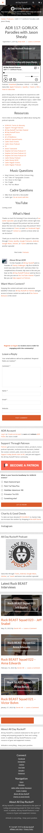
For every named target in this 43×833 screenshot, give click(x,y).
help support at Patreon (21, 278)
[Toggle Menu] (3, 2)
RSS (37, 87)
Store (21, 782)
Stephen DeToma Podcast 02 (15, 153)
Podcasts (10, 19)
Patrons (4, 447)
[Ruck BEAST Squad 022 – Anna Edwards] (21, 644)
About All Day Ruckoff (21, 794)
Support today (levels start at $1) (13, 454)
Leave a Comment (34, 42)
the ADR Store (35, 519)
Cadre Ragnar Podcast (13, 165)
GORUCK (8, 135)
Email (4, 399)
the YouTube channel (26, 275)
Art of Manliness (10, 137)
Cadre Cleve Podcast (12, 144)
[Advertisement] (21, 320)
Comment (6, 366)
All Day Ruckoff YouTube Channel (16, 130)
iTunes (16, 228)
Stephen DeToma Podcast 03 (15, 155)
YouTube (21, 767)
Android (35, 241)
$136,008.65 (24, 517)
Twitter (21, 765)
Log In (3, 434)
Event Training (21, 791)
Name (5, 391)
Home (3, 19)
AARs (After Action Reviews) (21, 788)
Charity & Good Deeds (21, 797)
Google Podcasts (26, 241)
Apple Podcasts (15, 87)
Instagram (21, 762)
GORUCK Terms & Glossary (15, 125)
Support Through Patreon (14, 128)
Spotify (25, 87)
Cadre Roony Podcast (12, 158)
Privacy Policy (28, 829)
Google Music (7, 243)
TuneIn (32, 87)
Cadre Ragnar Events (12, 162)
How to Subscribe (8, 89)
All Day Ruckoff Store (12, 132)
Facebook (21, 759)
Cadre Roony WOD (11, 160)
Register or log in (11, 346)
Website (5, 408)
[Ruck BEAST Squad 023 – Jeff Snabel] (21, 605)
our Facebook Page (32, 228)
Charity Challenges (19, 265)
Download (12, 84)
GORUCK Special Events (13, 139)
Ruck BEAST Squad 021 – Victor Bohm (18, 701)
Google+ (21, 770)
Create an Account (14, 434)
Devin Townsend (11, 149)
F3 (6, 146)
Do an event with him (20, 197)
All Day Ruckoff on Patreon (25, 291)
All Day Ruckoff (28, 263)
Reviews (21, 785)
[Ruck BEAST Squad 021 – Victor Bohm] (21, 684)
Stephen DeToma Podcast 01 (15, 151)
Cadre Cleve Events (12, 142)
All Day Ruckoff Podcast (21, 273)
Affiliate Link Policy (16, 829)
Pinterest (21, 773)
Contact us (17, 231)
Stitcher (15, 243)
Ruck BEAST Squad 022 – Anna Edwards (18, 661)
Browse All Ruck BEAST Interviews (17, 721)
